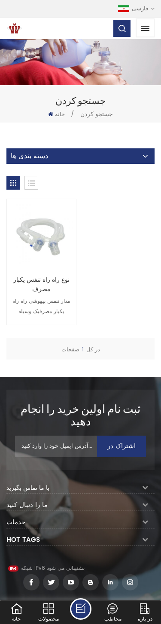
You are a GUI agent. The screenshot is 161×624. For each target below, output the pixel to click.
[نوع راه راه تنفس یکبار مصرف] (41, 234)
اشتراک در (121, 446)
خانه (60, 114)
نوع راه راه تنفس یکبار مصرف (41, 284)
